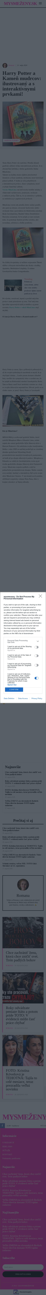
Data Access (23, 698)
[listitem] (23, 641)
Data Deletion (9, 698)
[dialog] (23, 647)
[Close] (41, 596)
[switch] (37, 647)
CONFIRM (14, 689)
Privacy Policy (37, 698)
